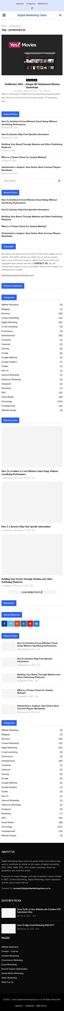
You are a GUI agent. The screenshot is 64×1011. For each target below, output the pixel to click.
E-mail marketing (9, 326)
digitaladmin (8, 478)
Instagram (6, 384)
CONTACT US (41, 263)
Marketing (6, 388)
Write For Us (43, 4)
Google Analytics (9, 362)
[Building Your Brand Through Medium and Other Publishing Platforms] (32, 554)
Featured (5, 344)
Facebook (6, 340)
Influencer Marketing (11, 379)
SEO (3, 392)
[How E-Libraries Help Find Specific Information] (32, 502)
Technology (6, 401)
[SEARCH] (59, 181)
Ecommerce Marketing (12, 960)
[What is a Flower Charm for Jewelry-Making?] (8, 693)
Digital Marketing (9, 322)
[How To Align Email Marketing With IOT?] (8, 928)
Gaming (5, 348)
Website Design (8, 410)
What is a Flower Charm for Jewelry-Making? (24, 157)
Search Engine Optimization (14, 969)
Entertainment (31, 80)
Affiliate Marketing (9, 304)
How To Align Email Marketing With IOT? (35, 925)
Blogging (5, 309)
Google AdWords (9, 357)
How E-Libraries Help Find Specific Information (25, 134)
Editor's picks (11, 900)
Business (5, 313)
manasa (19, 91)
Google (4, 353)
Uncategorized (8, 406)
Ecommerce (7, 331)
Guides (4, 366)
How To (4, 370)
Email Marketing (9, 964)
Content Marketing (10, 318)
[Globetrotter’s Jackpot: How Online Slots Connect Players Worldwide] (8, 709)
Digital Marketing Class (32, 15)
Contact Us (30, 4)
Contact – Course (9, 951)
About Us (20, 4)
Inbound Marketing (10, 375)
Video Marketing (9, 978)
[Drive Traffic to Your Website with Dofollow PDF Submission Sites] (8, 913)
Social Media (7, 397)
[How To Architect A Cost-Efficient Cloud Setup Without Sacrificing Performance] (32, 446)
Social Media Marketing (12, 973)
